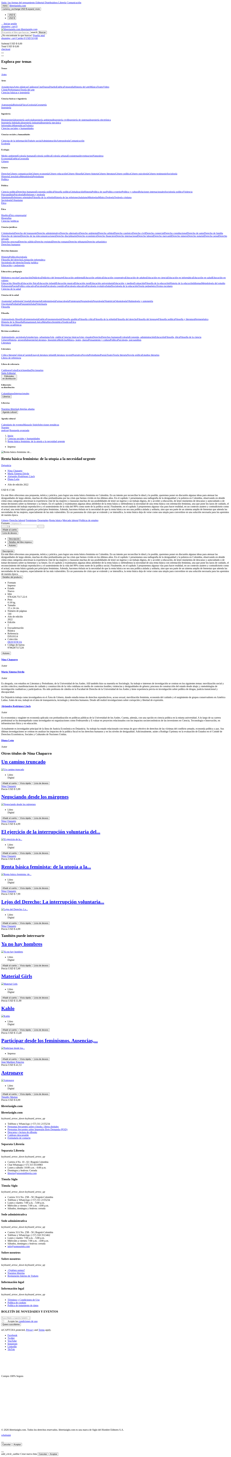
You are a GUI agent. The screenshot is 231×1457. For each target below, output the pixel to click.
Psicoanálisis (7, 194)
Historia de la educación (181, 283)
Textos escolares (164, 286)
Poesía (15, 286)
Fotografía (69, 87)
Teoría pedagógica (147, 286)
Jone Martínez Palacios (12, 1062)
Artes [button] (4, 74)
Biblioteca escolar (10, 277)
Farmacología (62, 301)
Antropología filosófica (12, 319)
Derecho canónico (123, 233)
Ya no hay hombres (21, 944)
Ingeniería (32, 340)
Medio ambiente (9, 155)
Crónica (20, 355)
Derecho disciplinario (66, 236)
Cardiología (17, 301)
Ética (73, 322)
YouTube (12, 1341)
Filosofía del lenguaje (147, 319)
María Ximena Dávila (18, 473)
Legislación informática (33, 259)
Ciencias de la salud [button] (11, 289)
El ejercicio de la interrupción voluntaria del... (50, 832)
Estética (60, 87)
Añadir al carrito (10, 530)
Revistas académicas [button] (11, 325)
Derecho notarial (196, 236)
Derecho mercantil (162, 236)
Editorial (40, 2)
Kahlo (7, 1008)
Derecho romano (60, 241)
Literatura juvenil (63, 355)
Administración (49, 140)
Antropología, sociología (13, 337)
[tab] (115, 551)
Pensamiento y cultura (99, 340)
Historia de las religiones (66, 197)
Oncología (6, 304)
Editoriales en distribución (9, 377)
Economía (6, 158)
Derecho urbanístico (97, 241)
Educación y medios (124, 283)
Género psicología (139, 173)
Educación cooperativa (114, 277)
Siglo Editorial (8, 373)
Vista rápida (25, 783)
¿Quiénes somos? (16, 1270)
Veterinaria (41, 304)
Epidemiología (48, 301)
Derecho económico (87, 236)
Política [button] (5, 179)
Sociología (172, 173)
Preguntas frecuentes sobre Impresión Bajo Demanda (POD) (37, 1129)
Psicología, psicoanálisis (129, 340)
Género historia (91, 173)
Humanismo (29, 322)
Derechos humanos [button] (10, 244)
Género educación (58, 173)
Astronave (12, 1073)
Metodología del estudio (213, 283)
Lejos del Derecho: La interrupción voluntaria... (52, 902)
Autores (6, 653)
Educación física (30, 283)
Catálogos (33, 87)
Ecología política (43, 155)
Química (29, 125)
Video (106, 87)
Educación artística (93, 277)
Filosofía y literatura (185, 319)
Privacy (30, 1330)
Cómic (4, 89)
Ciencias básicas (71, 337)
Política (12, 257)
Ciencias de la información (14, 140)
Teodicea (66, 322)
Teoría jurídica (31, 262)
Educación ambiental (73, 277)
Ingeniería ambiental (43, 120)
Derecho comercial (155, 233)
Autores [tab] (12, 545)
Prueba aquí (39, 35)
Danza (46, 87)
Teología (109, 197)
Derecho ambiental (88, 233)
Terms (41, 1330)
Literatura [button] (6, 342)
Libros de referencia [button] (11, 358)
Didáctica (36, 277)
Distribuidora (51, 2)
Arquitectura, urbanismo (38, 337)
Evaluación (139, 283)
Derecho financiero (106, 236)
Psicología (19, 194)
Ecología (124, 337)
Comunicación (74, 2)
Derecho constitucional (175, 233)
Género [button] (5, 161)
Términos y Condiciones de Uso (24, 1299)
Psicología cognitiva (56, 286)
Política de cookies (17, 1302)
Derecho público (27, 241)
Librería (62, 2)
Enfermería (35, 301)
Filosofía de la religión (105, 319)
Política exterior (114, 191)
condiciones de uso (28, 1321)
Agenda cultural (10, 412)
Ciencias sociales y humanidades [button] (17, 128)
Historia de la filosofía (12, 322)
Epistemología (31, 319)
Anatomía (6, 301)
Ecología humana (26, 155)
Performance (14, 89)
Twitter (11, 1338)
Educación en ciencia (157, 277)
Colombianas (7, 393)
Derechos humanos (26, 191)
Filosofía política (62, 191)
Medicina (62, 340)
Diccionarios (37, 370)
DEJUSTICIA (15, 642)
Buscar (42, 32)
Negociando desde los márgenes (35, 797)
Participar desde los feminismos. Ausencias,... (49, 1040)
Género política (122, 173)
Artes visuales (86, 337)
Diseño (52, 87)
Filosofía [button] (5, 306)
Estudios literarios (150, 355)
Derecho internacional (127, 236)
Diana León (13, 479)
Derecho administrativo (48, 233)
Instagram (12, 1343)
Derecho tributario (78, 241)
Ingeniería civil (60, 120)
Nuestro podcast (5, 429)
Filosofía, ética (172, 337)
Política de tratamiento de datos (23, 1305)
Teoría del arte (27, 89)
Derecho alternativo (69, 233)
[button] (9, 23)
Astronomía (7, 104)
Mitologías (93, 197)
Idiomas (197, 283)
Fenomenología (53, 319)
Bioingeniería (8, 120)
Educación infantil (47, 283)
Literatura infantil (46, 355)
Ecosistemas (73, 155)
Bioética (5, 215)
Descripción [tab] (14, 539)
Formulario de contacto (19, 1138)
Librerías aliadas (26, 409)
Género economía (40, 173)
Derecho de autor (195, 233)
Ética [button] (3, 203)
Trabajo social (34, 140)
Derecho (5, 173)
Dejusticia (6, 465)
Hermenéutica (201, 319)
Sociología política (174, 191)
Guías (14, 370)
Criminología (7, 233)
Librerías (6, 396)
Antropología (63, 140)
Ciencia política (9, 191)
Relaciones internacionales (151, 191)
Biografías (6, 218)
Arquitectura (7, 87)
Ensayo (34, 355)
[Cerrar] (2, 1442)
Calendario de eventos (12, 424)
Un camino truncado (23, 762)
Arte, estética (56, 337)
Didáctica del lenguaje (52, 277)
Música (93, 87)
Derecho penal (211, 236)
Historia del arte (82, 87)
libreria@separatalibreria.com (22, 1173)
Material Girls (16, 976)
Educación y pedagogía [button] (13, 265)
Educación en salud (202, 277)
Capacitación (25, 277)
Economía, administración (142, 337)
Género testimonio (157, 173)
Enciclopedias (24, 370)
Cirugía (26, 301)
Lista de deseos (41, 783)
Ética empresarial (17, 215)
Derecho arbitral (106, 233)
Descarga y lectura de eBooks (22, 1132)
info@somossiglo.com (19, 1246)
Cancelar (7, 1444)
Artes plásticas (21, 87)
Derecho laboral (145, 236)
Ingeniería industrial (31, 122)
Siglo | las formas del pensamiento (18, 2)
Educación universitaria (102, 283)
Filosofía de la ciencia (190, 337)
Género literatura (107, 173)
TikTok (11, 1349)
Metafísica (47, 322)
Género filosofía (75, 173)
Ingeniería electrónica (100, 120)
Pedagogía (6, 286)
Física (24, 104)
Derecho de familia (213, 233)
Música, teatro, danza (77, 340)
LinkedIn (12, 1346)
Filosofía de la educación (157, 283)
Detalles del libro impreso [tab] (20, 542)
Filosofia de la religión (43, 197)
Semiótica (57, 322)
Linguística (14, 176)
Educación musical (65, 283)
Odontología (121, 301)
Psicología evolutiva (96, 286)
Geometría (41, 104)
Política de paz (99, 191)
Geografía (24, 158)
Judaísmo (83, 197)
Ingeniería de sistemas (79, 120)
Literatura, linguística (47, 340)
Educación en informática (180, 277)
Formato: (6, 523)
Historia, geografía (18, 340)
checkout (5, 49)
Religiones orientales (21, 197)
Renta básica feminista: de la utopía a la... (46, 867)
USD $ (12, 15)
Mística (101, 197)
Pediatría (16, 304)
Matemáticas (19, 125)
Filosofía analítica (70, 319)
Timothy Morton (9, 1097)
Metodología (26, 176)
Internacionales (21, 393)
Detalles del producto (12, 577)
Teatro (100, 87)
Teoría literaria (120, 355)
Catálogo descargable (18, 1135)
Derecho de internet (11, 236)
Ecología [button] (5, 143)
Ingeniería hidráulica (11, 122)
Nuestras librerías (9, 409)
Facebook (12, 1335)
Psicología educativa (76, 286)
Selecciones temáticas (48, 424)
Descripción (8, 551)
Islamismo (6, 197)
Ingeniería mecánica (51, 122)
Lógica (38, 322)
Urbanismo (17, 200)
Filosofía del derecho (11, 259)
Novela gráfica (134, 355)
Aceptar (17, 1444)
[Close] (2, 55)
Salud (109, 286)
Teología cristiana (123, 197)
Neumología (86, 301)
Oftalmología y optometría (140, 301)
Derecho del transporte (25, 233)
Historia (5, 176)
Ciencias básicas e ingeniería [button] (15, 92)
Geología (31, 104)
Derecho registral (43, 241)
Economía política (45, 191)
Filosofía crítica (86, 319)
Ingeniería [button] (6, 107)
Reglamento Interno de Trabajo (23, 1276)
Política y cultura (130, 191)
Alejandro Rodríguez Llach (21, 476)
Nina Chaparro (15, 470)
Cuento (27, 355)
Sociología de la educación (125, 286)
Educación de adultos (135, 277)
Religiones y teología (34, 194)
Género (5, 340)
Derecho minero (180, 236)
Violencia (187, 191)
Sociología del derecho (12, 262)
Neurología (98, 301)
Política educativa (27, 286)
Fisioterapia (74, 301)
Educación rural (82, 283)
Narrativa (77, 355)
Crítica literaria (8, 355)
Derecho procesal (10, 241)
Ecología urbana (59, 155)
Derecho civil (139, 233)
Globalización (77, 191)
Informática (7, 125)
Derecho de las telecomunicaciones (38, 236)
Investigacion (86, 155)
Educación (160, 337)
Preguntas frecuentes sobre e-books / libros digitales (33, 1126)
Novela (85, 355)
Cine (40, 87)
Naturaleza (98, 155)
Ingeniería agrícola (24, 120)
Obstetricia (109, 301)
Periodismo (38, 176)
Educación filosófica (11, 283)
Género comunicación (21, 173)
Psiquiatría (25, 304)
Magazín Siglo (30, 424)
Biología (17, 104)
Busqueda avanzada (19, 430)
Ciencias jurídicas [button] (10, 221)
